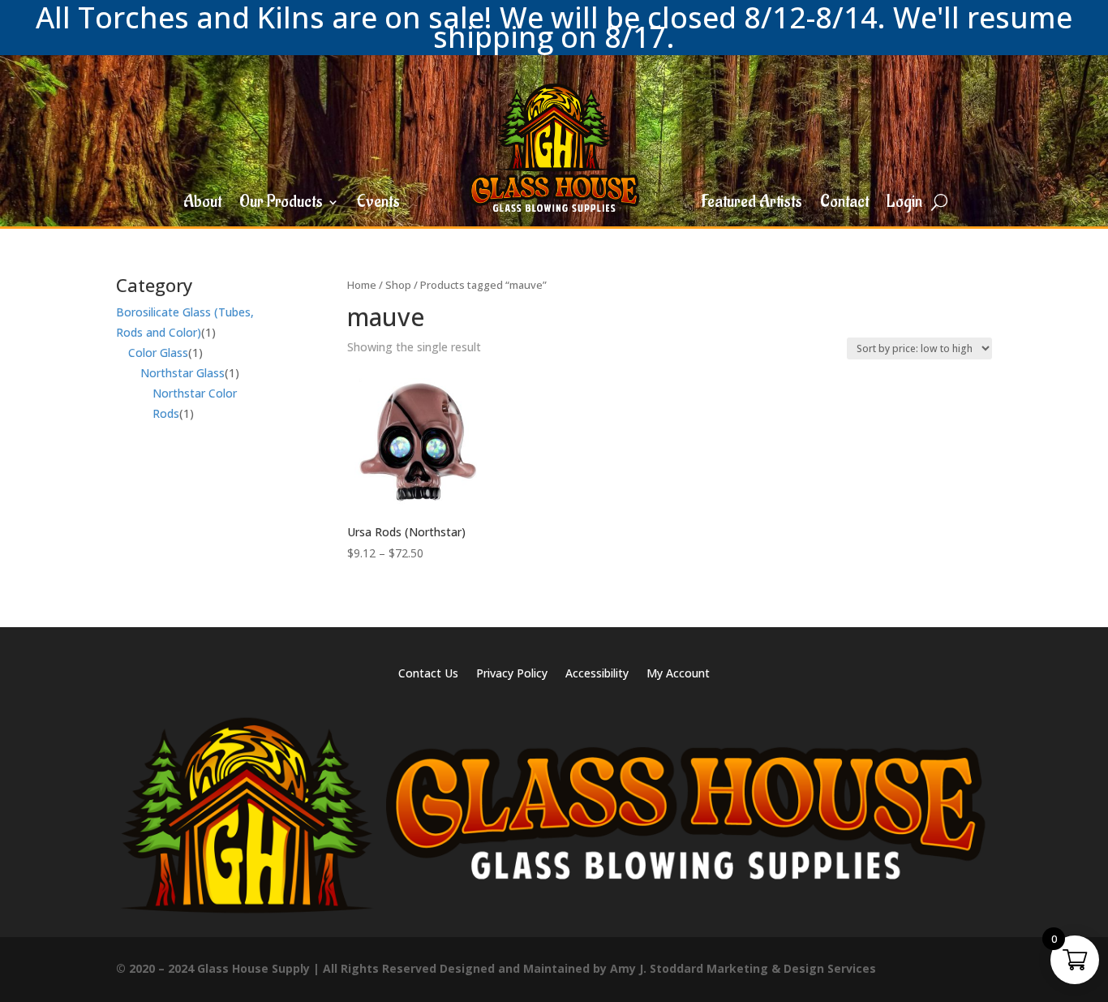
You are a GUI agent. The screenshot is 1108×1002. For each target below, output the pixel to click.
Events (378, 204)
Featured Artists (751, 204)
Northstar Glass (182, 373)
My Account (678, 674)
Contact (844, 204)
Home (361, 284)
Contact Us (428, 674)
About (202, 204)
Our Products (281, 204)
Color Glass (158, 352)
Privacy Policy (512, 674)
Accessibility (597, 674)
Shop (398, 284)
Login (904, 204)
